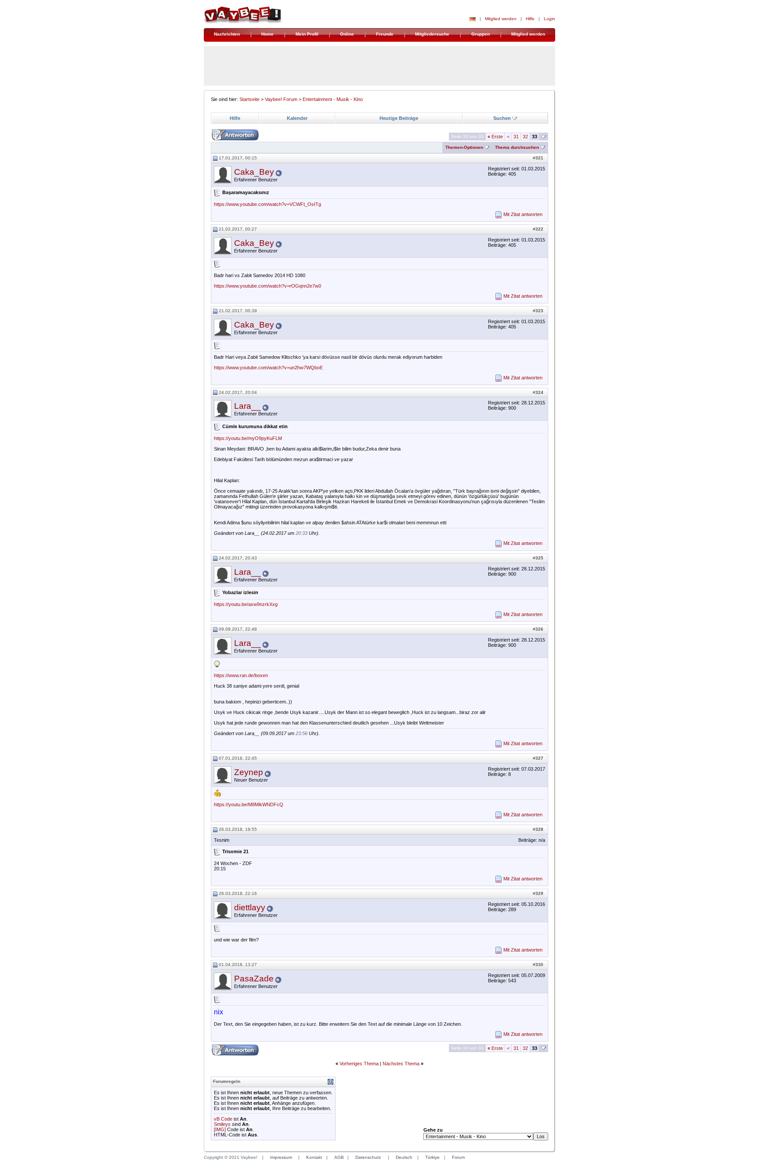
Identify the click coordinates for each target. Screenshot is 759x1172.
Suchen (502, 118)
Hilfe (530, 18)
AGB (339, 1157)
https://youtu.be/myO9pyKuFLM (248, 438)
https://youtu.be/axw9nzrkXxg (246, 604)
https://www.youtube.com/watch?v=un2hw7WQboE (268, 367)
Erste (495, 136)
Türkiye (432, 1157)
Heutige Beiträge (399, 118)
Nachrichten (227, 34)
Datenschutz (368, 1157)
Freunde (385, 34)
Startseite (249, 99)
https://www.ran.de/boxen (241, 675)
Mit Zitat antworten (522, 214)
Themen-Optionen (464, 147)
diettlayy (249, 907)
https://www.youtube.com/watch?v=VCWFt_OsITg (267, 204)
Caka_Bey (254, 172)
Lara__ (247, 406)
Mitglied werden (501, 18)
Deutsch (404, 1157)
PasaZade (254, 978)
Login (549, 18)
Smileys (222, 1124)
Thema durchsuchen (517, 147)
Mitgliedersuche (432, 34)
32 (525, 136)
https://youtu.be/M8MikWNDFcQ (248, 804)
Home (267, 34)
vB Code (223, 1119)
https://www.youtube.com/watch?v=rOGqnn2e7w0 (267, 285)
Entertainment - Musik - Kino (333, 99)
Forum (458, 1157)
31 (516, 136)
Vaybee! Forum (281, 99)
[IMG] (220, 1129)
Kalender (297, 118)
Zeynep (248, 772)
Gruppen (480, 34)
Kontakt (314, 1157)
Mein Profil (307, 34)
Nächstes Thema (401, 1063)
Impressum (281, 1157)
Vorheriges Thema (359, 1063)
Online (347, 34)
